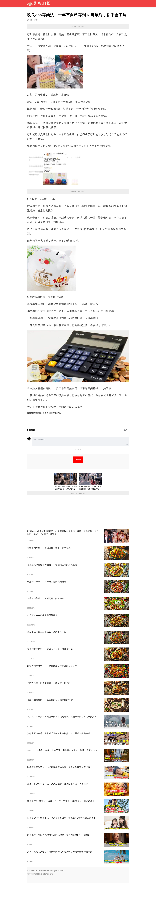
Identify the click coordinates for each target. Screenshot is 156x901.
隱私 (47, 874)
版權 (51, 874)
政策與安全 (38, 874)
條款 (44, 874)
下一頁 (78, 459)
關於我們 (30, 874)
